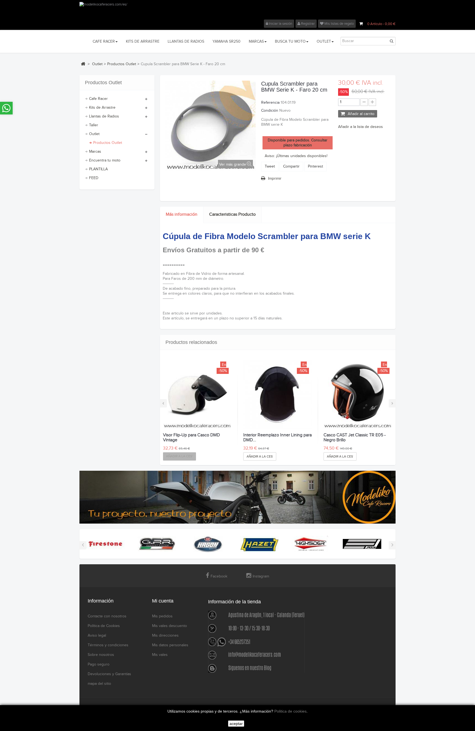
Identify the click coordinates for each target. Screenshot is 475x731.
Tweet (270, 166)
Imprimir (274, 178)
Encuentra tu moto (104, 160)
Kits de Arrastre (102, 107)
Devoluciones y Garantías (109, 674)
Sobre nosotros (101, 655)
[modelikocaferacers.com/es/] (237, 11)
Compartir (291, 166)
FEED (93, 178)
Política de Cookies (104, 626)
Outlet (94, 134)
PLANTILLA (98, 169)
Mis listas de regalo (339, 23)
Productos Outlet (107, 143)
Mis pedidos (162, 616)
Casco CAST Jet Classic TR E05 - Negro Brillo (355, 437)
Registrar (307, 23)
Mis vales (160, 655)
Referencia (270, 102)
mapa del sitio (99, 683)
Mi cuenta (162, 601)
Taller (93, 125)
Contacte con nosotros (107, 616)
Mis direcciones (165, 635)
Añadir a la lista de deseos (360, 127)
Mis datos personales (170, 645)
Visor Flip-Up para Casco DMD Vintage (191, 437)
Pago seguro (98, 664)
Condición (269, 110)
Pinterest (315, 166)
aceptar (236, 723)
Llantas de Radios (104, 116)
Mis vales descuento (169, 626)
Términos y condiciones (108, 645)
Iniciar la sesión (280, 23)
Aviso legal (97, 635)
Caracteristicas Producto (232, 214)
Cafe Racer (98, 99)
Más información (181, 214)
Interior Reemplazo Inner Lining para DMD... (277, 437)
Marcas (95, 151)
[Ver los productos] (105, 544)
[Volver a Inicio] (83, 64)
